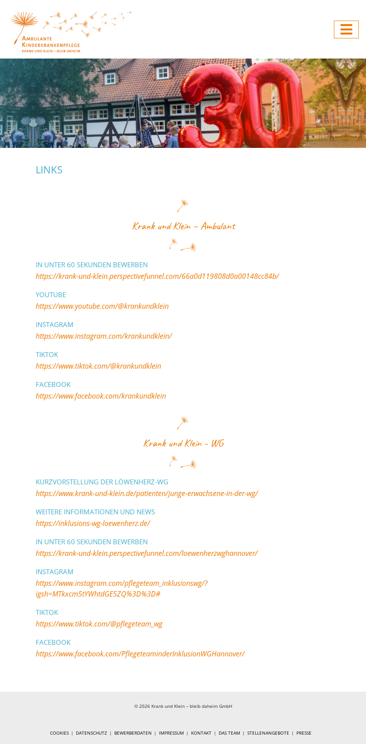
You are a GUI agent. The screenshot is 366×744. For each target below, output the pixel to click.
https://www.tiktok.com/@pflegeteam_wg (99, 624)
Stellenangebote (268, 733)
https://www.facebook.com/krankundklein (101, 396)
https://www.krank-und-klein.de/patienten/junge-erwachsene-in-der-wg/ (147, 493)
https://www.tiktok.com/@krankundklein (98, 366)
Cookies (59, 733)
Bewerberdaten (133, 733)
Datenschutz (91, 733)
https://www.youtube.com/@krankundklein (102, 306)
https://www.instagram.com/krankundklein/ (104, 336)
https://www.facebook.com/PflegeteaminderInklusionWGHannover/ (140, 654)
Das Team (229, 733)
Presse (304, 733)
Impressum (171, 733)
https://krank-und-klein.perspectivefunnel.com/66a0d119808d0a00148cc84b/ (157, 276)
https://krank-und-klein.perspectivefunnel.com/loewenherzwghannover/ (147, 553)
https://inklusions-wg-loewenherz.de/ (93, 523)
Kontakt (201, 733)
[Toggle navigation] (346, 29)
